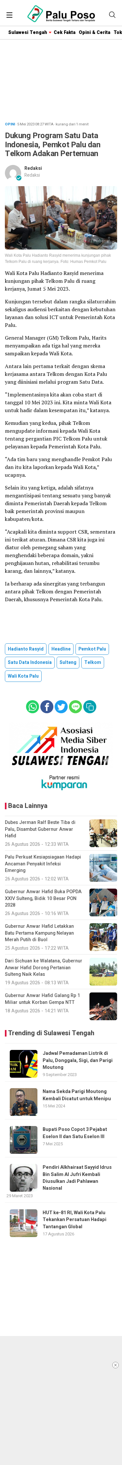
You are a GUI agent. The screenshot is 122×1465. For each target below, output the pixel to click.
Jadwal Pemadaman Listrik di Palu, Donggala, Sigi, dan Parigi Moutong (78, 1060)
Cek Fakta (64, 32)
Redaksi (33, 168)
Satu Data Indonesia (30, 662)
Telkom (92, 662)
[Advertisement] (61, 1400)
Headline (61, 649)
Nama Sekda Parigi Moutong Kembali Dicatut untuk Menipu (77, 1095)
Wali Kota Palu (23, 676)
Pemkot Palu (92, 649)
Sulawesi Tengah (27, 32)
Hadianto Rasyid (26, 649)
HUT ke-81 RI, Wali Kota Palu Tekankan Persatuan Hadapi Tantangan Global (74, 1219)
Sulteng (68, 662)
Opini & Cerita (94, 32)
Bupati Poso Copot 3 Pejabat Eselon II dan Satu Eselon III (75, 1133)
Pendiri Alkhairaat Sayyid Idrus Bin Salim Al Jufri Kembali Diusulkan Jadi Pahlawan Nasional (77, 1178)
